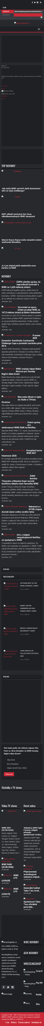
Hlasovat (8, 774)
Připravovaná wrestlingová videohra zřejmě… (32, 874)
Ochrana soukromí (24, 1022)
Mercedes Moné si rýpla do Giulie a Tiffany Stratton (21, 399)
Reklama (14, 1022)
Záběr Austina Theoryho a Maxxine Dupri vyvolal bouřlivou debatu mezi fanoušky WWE (20, 480)
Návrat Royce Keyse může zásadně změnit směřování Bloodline (22, 241)
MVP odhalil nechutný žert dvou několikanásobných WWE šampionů (18, 215)
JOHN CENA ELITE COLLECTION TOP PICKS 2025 (29, 653)
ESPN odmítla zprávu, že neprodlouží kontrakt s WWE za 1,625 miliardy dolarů (21, 284)
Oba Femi (11, 760)
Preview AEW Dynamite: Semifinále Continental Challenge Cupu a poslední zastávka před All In (22, 340)
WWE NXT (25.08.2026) (8, 829)
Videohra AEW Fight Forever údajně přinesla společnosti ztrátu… (33, 831)
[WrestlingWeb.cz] (22, 23)
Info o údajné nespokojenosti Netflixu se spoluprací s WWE (21, 537)
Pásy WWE (39, 983)
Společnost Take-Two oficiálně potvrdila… (32, 904)
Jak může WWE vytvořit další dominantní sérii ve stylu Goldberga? (21, 189)
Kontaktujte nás (37, 1022)
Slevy (38, 1004)
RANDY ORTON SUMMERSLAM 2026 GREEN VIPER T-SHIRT (28, 608)
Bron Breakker (13, 764)
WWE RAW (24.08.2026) (8, 865)
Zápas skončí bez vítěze (17, 768)
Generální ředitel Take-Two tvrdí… (32, 889)
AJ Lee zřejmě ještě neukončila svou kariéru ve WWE (19, 266)
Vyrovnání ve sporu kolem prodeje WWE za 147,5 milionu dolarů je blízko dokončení (21, 310)
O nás (7, 1022)
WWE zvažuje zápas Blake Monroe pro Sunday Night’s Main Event (21, 371)
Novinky (38, 995)
